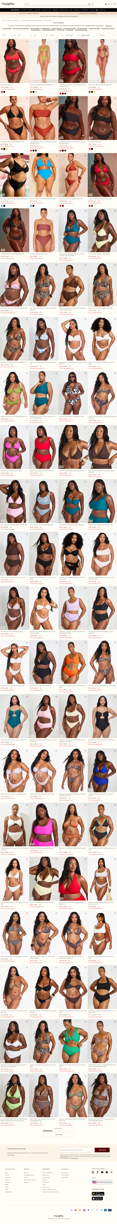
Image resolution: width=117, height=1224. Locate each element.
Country (94, 1178)
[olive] (36, 92)
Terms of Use (46, 1187)
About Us (26, 1172)
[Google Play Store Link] (98, 1194)
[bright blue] (2, 206)
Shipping (7, 1180)
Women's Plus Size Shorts (48, 30)
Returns (7, 1175)
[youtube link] (102, 1172)
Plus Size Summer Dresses (107, 28)
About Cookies (46, 1177)
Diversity (26, 1177)
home (3, 20)
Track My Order (65, 1175)
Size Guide (7, 1177)
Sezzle (6, 1189)
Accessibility (46, 1182)
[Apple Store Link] (98, 1198)
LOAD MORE (58, 1134)
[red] (2, 92)
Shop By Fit (16, 20)
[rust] (31, 92)
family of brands (64, 1156)
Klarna (6, 1187)
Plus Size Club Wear (57, 28)
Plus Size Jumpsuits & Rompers (21, 28)
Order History (64, 1172)
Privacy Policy (46, 1175)
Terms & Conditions (47, 1172)
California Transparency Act (49, 1189)
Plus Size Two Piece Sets (69, 28)
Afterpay (7, 1182)
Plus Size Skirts (60, 30)
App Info (45, 1180)
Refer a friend (64, 1177)
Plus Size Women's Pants (81, 30)
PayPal (6, 1184)
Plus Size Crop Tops (82, 28)
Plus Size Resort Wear (94, 28)
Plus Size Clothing (25, 20)
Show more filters (85, 35)
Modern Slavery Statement (30, 1180)
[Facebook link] (97, 1172)
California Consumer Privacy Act (50, 1192)
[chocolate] (65, 94)
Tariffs (44, 1184)
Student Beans (8, 1192)
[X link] (111, 1172)
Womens (9, 20)
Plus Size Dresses (7, 28)
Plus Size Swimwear (37, 20)
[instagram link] (93, 1172)
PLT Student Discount (29, 1175)
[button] (105, 4)
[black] (4, 92)
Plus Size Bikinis (48, 20)
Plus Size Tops (69, 30)
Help (6, 1172)
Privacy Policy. (74, 1158)
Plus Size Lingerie (34, 28)
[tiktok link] (107, 1172)
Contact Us (26, 1182)
